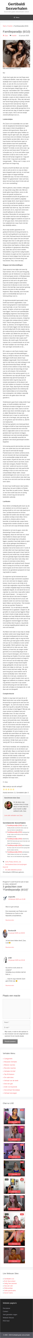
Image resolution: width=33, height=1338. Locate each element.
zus (20, 862)
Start (4, 26)
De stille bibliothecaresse (13, 870)
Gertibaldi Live (9, 1279)
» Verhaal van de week (10, 1080)
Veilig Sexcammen (10, 1283)
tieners (16, 862)
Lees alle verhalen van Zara (13, 815)
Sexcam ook (8, 1286)
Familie (10, 26)
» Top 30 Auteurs (8, 1074)
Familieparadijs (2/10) (14, 832)
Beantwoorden (10, 920)
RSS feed (6, 1321)
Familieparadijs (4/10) (14, 845)
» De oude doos (8, 1077)
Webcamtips (8, 1288)
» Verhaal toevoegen (10, 1093)
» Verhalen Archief (9, 1071)
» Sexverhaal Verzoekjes (11, 1090)
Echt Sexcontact (9, 1281)
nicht (6, 862)
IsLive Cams (8, 1293)
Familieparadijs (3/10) (14, 839)
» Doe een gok (8, 1084)
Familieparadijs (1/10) (14, 825)
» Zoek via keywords (10, 1087)
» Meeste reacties (9, 1065)
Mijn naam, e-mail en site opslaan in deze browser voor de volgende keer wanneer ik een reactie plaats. (16, 1034)
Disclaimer (6, 1308)
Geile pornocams (10, 1290)
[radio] (4, 789)
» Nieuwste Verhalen (10, 1062)
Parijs (11, 862)
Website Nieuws (8, 1318)
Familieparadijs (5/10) (14, 852)
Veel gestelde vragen (10, 1314)
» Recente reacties (9, 1068)
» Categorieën (7, 1059)
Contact (5, 1311)
